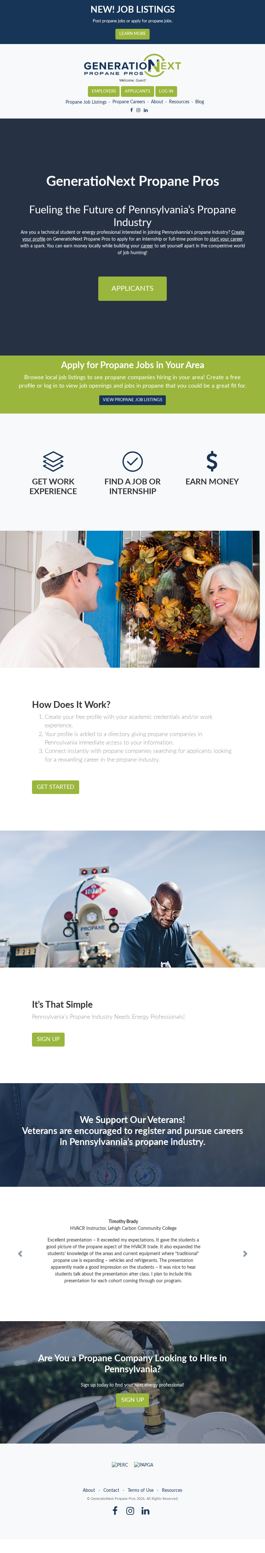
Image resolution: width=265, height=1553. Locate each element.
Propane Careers (128, 102)
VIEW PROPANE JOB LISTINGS (132, 400)
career (147, 246)
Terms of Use (141, 1490)
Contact (111, 1490)
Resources (179, 102)
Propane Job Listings (86, 102)
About (157, 102)
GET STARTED (55, 787)
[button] (20, 1254)
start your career (226, 239)
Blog (199, 102)
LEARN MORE (132, 33)
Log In (166, 91)
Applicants (137, 91)
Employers (104, 91)
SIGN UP (48, 1039)
